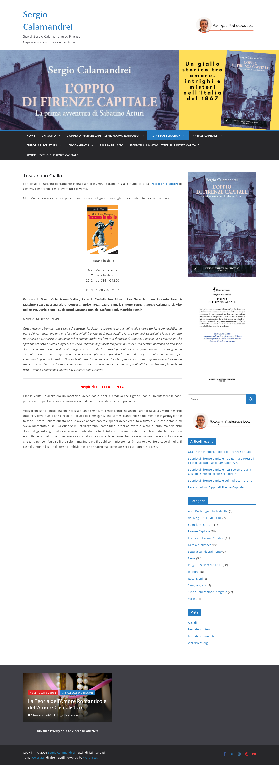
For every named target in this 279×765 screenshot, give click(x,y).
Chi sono (49, 135)
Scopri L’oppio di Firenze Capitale (52, 155)
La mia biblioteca (199, 545)
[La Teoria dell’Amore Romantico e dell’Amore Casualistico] (67, 676)
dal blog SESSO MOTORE (205, 518)
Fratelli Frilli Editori (164, 184)
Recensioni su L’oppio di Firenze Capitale (216, 487)
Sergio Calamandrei (68, 715)
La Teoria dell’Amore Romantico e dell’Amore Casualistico (67, 704)
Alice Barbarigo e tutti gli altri (208, 511)
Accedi (192, 623)
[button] (58, 135)
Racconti (194, 572)
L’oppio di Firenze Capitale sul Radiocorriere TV (220, 480)
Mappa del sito (111, 145)
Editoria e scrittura (42, 145)
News (191, 558)
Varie (191, 599)
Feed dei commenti (201, 636)
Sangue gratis (197, 585)
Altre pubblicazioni (166, 135)
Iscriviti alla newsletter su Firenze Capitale (164, 145)
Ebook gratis (79, 145)
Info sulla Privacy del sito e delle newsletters (67, 731)
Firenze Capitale (205, 135)
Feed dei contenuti (200, 629)
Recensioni (195, 578)
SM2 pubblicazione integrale (207, 592)
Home (30, 135)
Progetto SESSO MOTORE (205, 565)
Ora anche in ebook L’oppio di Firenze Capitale (219, 452)
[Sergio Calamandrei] (139, 53)
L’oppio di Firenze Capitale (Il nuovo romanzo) (103, 135)
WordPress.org (198, 643)
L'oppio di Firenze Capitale (206, 538)
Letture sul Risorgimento (205, 551)
